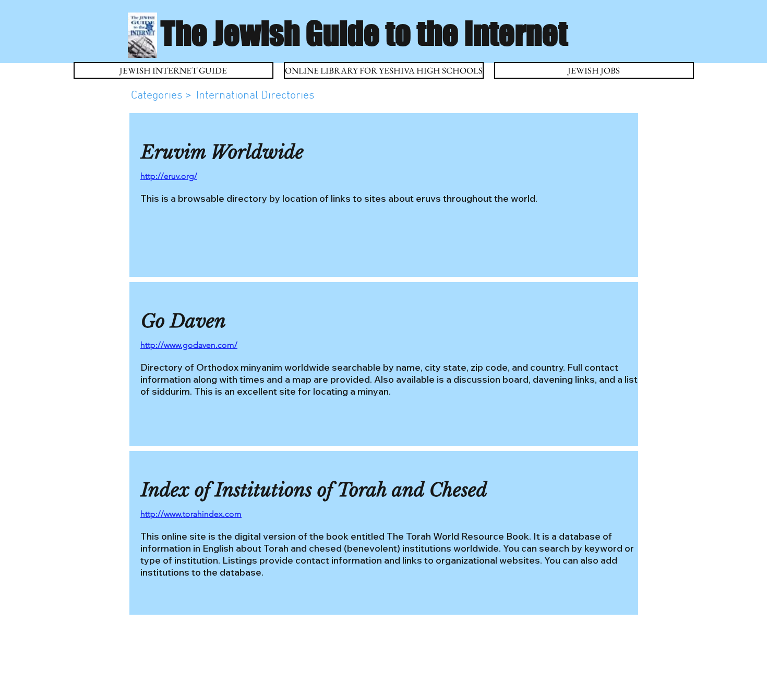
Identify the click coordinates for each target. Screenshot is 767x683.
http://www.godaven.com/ (188, 345)
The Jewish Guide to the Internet (364, 33)
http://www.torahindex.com (191, 514)
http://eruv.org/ (168, 176)
